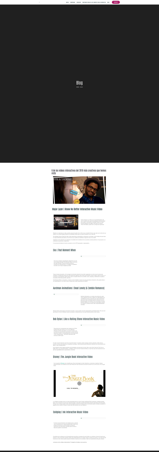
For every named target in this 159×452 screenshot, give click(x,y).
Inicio (67, 2)
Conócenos (72, 2)
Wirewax (63, 363)
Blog (108, 2)
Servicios (79, 2)
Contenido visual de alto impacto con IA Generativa (94, 2)
